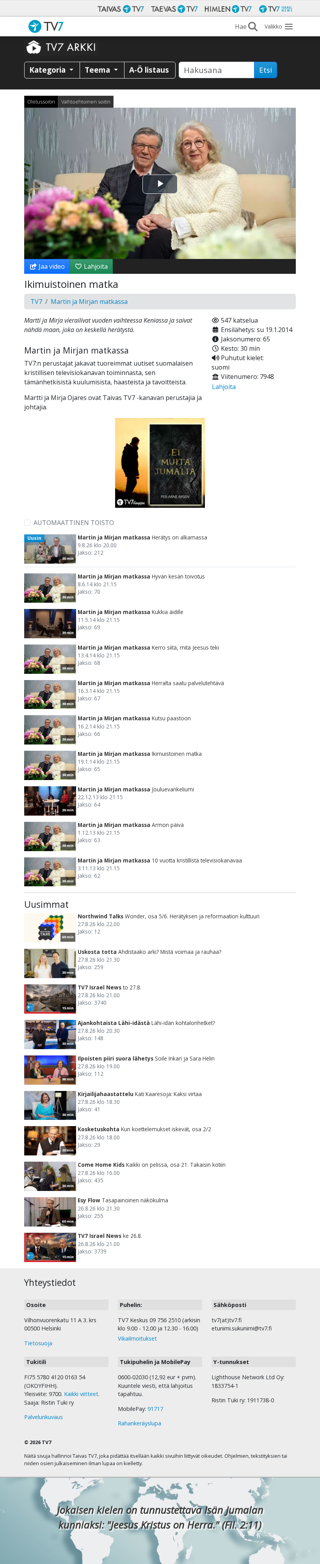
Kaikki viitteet (81, 1394)
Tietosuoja (38, 1343)
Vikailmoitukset (137, 1338)
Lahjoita (95, 266)
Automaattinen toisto (74, 522)
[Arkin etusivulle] (61, 47)
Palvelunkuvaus (43, 1417)
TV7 (36, 301)
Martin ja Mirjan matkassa (89, 301)
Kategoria (48, 69)
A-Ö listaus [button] (149, 69)
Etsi (265, 70)
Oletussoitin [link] (41, 101)
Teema (98, 69)
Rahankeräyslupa (139, 1423)
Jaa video (51, 266)
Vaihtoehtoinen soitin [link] (85, 101)
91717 (155, 1408)
